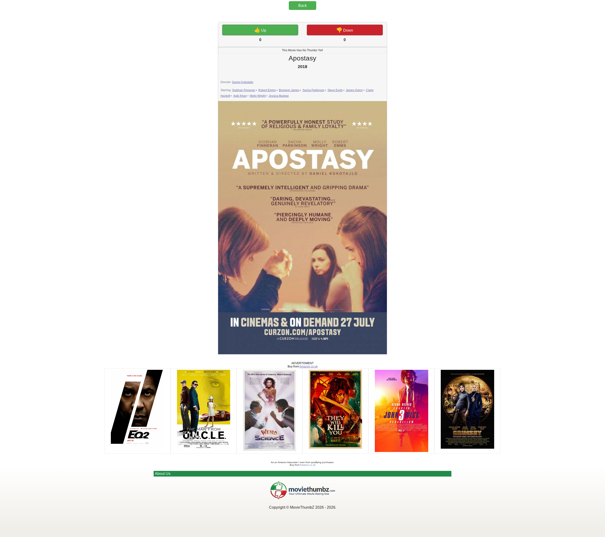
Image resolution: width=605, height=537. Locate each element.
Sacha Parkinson (313, 90)
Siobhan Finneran (243, 90)
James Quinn (354, 90)
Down (344, 30)
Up (260, 30)
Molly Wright (258, 96)
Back (302, 6)
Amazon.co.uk (308, 366)
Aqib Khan (240, 96)
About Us (162, 474)
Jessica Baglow (279, 96)
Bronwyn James (289, 90)
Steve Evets (335, 90)
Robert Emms (267, 90)
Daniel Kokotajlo (242, 82)
